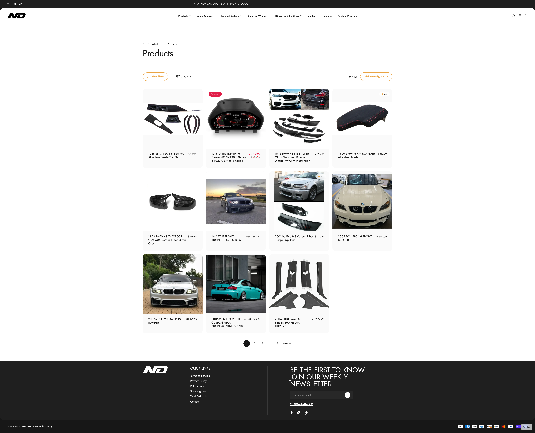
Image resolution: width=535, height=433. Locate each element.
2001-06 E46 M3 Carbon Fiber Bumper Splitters (294, 238)
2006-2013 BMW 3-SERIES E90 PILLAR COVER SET (287, 322)
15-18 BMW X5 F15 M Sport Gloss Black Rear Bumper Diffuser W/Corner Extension (292, 157)
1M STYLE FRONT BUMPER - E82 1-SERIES (226, 238)
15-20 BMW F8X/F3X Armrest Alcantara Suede (356, 155)
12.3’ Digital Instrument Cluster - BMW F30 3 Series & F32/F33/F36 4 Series (228, 157)
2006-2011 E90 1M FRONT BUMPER (355, 238)
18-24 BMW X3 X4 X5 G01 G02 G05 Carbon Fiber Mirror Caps (167, 240)
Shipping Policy (199, 391)
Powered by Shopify (42, 426)
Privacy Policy (198, 381)
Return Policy (198, 386)
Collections (156, 44)
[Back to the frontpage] (144, 44)
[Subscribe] (347, 395)
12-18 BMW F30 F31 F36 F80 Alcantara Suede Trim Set (166, 155)
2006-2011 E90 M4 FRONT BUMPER (165, 321)
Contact (194, 401)
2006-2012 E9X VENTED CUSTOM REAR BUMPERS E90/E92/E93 (227, 322)
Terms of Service (200, 375)
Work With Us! (199, 396)
